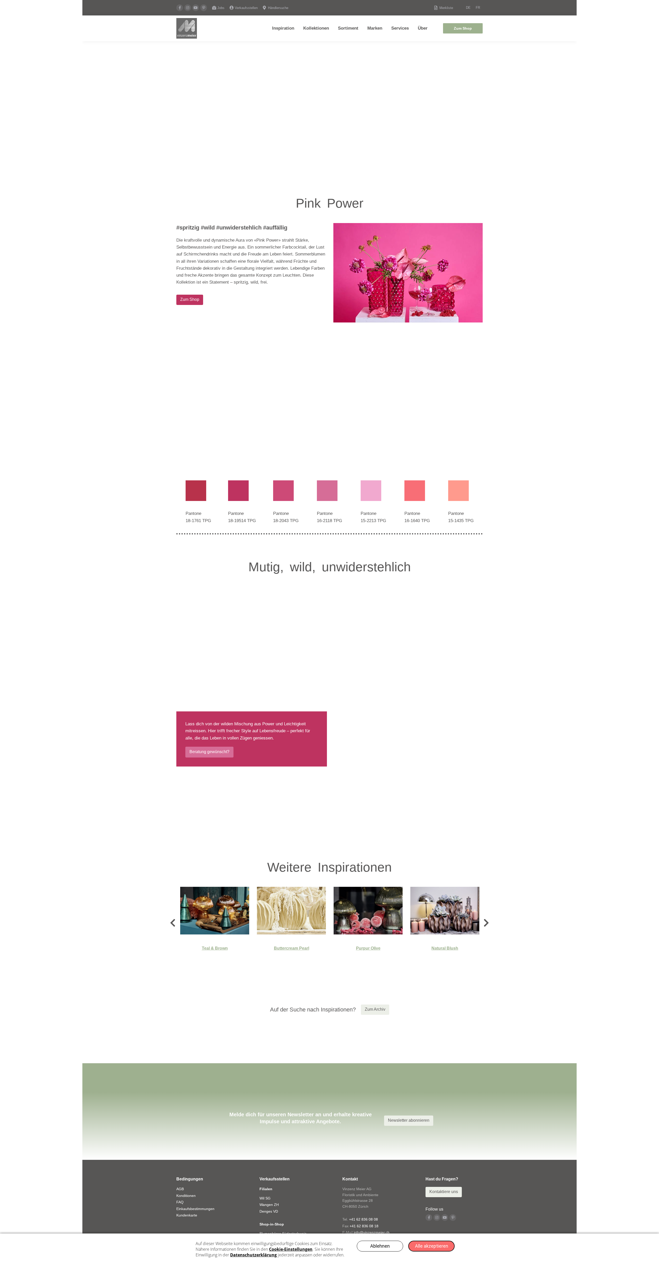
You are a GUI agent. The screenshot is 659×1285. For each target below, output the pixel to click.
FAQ (180, 1202)
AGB (180, 1189)
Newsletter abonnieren (408, 1120)
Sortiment (348, 28)
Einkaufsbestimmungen (195, 1209)
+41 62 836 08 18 (364, 1226)
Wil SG (265, 1198)
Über (423, 28)
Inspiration (283, 28)
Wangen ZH (269, 1205)
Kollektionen (316, 28)
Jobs (220, 8)
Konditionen (186, 1196)
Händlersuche (278, 8)
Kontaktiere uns (443, 1191)
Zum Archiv (375, 1009)
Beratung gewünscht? (209, 752)
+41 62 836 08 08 (363, 1219)
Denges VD (268, 1211)
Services (400, 28)
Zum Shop (463, 28)
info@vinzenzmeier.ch (371, 1232)
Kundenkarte (186, 1215)
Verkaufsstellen (246, 8)
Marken (374, 28)
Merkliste (446, 8)
